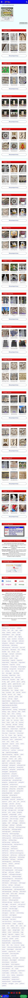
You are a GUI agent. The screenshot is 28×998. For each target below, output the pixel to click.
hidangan (17, 690)
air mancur (12, 628)
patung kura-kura (14, 784)
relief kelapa (20, 859)
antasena (9, 632)
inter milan (4, 696)
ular (12, 968)
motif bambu (15, 745)
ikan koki (4, 694)
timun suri (16, 945)
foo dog (3, 681)
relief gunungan (5, 848)
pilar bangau (5, 803)
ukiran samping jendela (7, 966)
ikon (15, 694)
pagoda (3, 760)
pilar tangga (20, 810)
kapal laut (14, 711)
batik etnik (21, 641)
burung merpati (21, 668)
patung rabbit (20, 788)
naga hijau (16, 754)
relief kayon (12, 859)
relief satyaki (17, 885)
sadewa (12, 925)
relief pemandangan (16, 876)
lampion (4, 726)
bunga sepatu (22, 662)
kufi (16, 722)
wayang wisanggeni (16, 981)
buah (18, 651)
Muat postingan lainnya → (14, 55)
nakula (21, 754)
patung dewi (12, 769)
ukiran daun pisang (6, 957)
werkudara (4, 983)
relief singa (15, 891)
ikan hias (18, 692)
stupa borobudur (15, 936)
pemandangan (5, 799)
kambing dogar (22, 709)
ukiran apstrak (5, 953)
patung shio (17, 793)
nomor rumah (5, 756)
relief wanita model (6, 897)
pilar (18, 801)
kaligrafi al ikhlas (15, 701)
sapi (25, 925)
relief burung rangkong (18, 838)
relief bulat (4, 827)
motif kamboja (5, 748)
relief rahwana (5, 882)
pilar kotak (19, 805)
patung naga (5, 788)
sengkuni (4, 930)
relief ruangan (22, 882)
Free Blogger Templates (11, 996)
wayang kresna (15, 977)
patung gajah (5, 771)
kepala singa (12, 715)
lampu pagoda (10, 730)
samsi (20, 925)
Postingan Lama (23, 22)
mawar (12, 741)
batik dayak (14, 641)
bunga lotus (19, 660)
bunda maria (5, 658)
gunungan (4, 688)
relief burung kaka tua (17, 835)
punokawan (4, 820)
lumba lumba (5, 739)
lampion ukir (22, 728)
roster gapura (5, 912)
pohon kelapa (22, 816)
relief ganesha (14, 846)
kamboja (4, 711)
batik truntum (15, 647)
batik (9, 641)
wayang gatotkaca (6, 977)
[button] (26, 2)
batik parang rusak (6, 647)
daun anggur (9, 673)
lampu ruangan (18, 730)
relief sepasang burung (19, 889)
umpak (16, 968)
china (12, 671)
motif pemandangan (14, 748)
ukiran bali (13, 955)
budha (12, 656)
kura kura (21, 722)
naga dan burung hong (7, 754)
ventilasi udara (14, 972)
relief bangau (5, 825)
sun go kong (4, 938)
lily (6, 735)
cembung (7, 671)
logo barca (20, 735)
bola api (13, 651)
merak (17, 743)
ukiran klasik (14, 962)
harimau (16, 688)
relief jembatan (12, 857)
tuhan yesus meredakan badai (14, 947)
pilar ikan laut (12, 805)
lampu (3, 730)
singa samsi (10, 934)
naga (3, 752)
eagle (18, 679)
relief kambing (21, 857)
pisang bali (19, 812)
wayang (13, 975)
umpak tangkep (5, 972)
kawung (4, 713)
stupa (8, 936)
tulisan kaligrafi (10, 949)
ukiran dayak (15, 957)
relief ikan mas (21, 855)
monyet (9, 745)
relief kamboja (5, 859)
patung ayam (12, 765)
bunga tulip (12, 664)
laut (3, 735)
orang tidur (4, 758)
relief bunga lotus (6, 829)
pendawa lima (20, 799)
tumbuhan (4, 951)
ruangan (14, 923)
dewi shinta (17, 677)
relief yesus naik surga (7, 902)
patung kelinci (18, 778)
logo (15, 735)
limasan (10, 735)
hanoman (10, 688)
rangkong (4, 823)
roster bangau (13, 906)
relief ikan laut (13, 855)
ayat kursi (10, 636)
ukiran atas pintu (6, 955)
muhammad (20, 750)
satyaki (3, 927)
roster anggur (5, 904)
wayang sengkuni (6, 979)
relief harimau (5, 850)
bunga (16, 658)
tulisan (3, 949)
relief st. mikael (5, 893)
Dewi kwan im (5, 628)
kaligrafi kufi (15, 707)
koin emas (16, 720)
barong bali (20, 638)
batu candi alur (5, 649)
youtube (21, 581)
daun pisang (4, 675)
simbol (9, 932)
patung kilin (21, 782)
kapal (9, 711)
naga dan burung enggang (12, 752)
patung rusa (4, 790)
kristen (8, 722)
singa (22, 932)
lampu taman (12, 733)
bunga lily (13, 660)
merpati (4, 745)
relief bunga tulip (16, 831)
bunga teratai (5, 664)
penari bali (12, 799)
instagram (8, 584)
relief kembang (16, 861)
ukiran (18, 951)
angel (16, 630)
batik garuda (5, 643)
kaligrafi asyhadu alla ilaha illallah (9, 705)
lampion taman (5, 728)
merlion (22, 743)
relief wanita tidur (16, 897)
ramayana (21, 820)
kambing (15, 709)
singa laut (4, 934)
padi (16, 758)
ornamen (11, 758)
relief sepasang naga (6, 891)
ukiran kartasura (5, 962)
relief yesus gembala (13, 900)
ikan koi (24, 692)
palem (8, 760)
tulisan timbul (18, 949)
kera (25, 715)
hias (12, 690)
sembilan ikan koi (15, 927)
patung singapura (6, 797)
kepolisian (19, 715)
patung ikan (14, 773)
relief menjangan (18, 870)
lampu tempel (20, 733)
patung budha (20, 767)
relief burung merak (6, 838)
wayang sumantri (15, 979)
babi (15, 636)
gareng (23, 681)
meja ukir (12, 743)
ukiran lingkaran (5, 964)
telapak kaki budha (6, 942)
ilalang (18, 694)
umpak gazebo (5, 970)
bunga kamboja (5, 660)
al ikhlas (4, 630)
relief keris (4, 863)
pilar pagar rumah (12, 810)
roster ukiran (13, 919)
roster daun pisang (6, 910)
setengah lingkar (16, 930)
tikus (12, 945)
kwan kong (8, 724)
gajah (8, 681)
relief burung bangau (14, 833)
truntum (4, 947)
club (16, 671)
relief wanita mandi (13, 895)
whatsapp (21, 584)
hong (3, 692)
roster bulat (4, 908)
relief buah (12, 825)
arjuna (18, 632)
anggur (21, 630)
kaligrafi (16, 698)
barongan (4, 641)
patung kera (4, 782)
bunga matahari (5, 662)
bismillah (4, 651)
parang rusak (12, 763)
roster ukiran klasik (6, 923)
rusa (8, 925)
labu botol (15, 724)
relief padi (17, 872)
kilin (17, 718)
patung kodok (5, 784)
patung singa (5, 795)
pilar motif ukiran (19, 808)
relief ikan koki (5, 855)
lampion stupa (20, 726)
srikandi (4, 936)
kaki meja (10, 698)
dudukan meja (5, 679)
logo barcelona (5, 737)
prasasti (21, 818)
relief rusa (4, 885)
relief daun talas (15, 842)
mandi (3, 741)
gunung (9, 686)
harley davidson (5, 690)
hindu (21, 690)
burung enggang (22, 666)
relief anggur (15, 823)
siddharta (4, 932)
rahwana (15, 820)
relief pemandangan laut (7, 878)
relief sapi (10, 885)
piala (14, 801)
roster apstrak (13, 904)
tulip (24, 947)
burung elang (14, 666)
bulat (17, 656)
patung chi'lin (5, 769)
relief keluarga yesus (6, 861)
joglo (21, 696)
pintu (9, 812)
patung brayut (12, 767)
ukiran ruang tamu (15, 964)
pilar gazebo (4, 805)
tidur (8, 945)
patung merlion (13, 786)
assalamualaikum (6, 634)
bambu (3, 638)
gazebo (9, 683)
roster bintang (21, 906)
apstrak (14, 632)
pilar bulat (11, 803)
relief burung (5, 833)
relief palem (4, 874)
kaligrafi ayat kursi (6, 707)
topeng (22, 945)
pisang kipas (5, 814)
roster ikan (12, 912)
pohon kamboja (13, 816)
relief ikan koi (5, 853)
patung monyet (22, 786)
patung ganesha (13, 771)
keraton (3, 718)
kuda (13, 722)
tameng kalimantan (6, 940)
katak (19, 711)
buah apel (11, 653)
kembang (18, 713)
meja (17, 741)
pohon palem (5, 818)
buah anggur (5, 653)
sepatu (9, 930)
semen (22, 927)
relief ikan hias (19, 850)
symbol (16, 938)
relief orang (11, 872)
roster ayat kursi (21, 904)
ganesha (13, 681)
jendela (16, 696)
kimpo (21, 718)
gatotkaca (4, 683)
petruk (10, 801)
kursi (3, 724)
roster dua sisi (15, 910)
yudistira (4, 985)
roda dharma (17, 902)
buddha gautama (6, 656)
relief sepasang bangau (7, 889)
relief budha (19, 825)
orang (19, 756)
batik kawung (14, 645)
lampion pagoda (11, 726)
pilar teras (4, 812)
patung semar (20, 790)
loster (19, 737)
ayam (13, 634)
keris (13, 718)
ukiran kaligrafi (13, 960)
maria (8, 741)
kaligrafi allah (5, 703)
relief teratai (21, 893)
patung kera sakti (13, 782)
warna (8, 975)
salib (17, 925)
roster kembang (20, 912)
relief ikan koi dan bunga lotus (16, 853)
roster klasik (4, 915)
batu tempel (13, 649)
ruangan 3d (20, 923)
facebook (8, 581)
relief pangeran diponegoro (15, 874)
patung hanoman (6, 773)
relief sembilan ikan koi (18, 887)
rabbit (10, 820)
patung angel (5, 765)
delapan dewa (12, 675)
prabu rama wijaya (14, 818)
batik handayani (19, 643)
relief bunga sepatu (6, 831)
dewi (12, 677)
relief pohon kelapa (15, 880)
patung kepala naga (6, 780)
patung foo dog (20, 769)
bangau (8, 638)
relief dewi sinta (5, 846)
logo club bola (13, 737)
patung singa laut (13, 795)
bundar (11, 658)
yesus (16, 983)
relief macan (11, 865)
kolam (21, 720)
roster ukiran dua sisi (6, 921)
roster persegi (5, 919)
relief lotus (4, 865)
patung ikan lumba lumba (8, 778)
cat (2, 671)
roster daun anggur (13, 908)
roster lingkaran (12, 915)
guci (24, 683)
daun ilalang (16, 673)
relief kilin (10, 863)
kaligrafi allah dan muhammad (17, 703)
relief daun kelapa (13, 840)
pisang (13, 812)
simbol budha (16, 932)
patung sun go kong (16, 797)
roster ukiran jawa (17, 921)
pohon (19, 814)
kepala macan (5, 715)
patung (18, 763)
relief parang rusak (6, 876)
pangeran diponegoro (16, 760)
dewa (18, 675)
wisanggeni (11, 983)
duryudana (12, 679)
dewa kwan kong (6, 677)
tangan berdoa (15, 940)
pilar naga (4, 810)
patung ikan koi (14, 775)
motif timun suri (5, 750)
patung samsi (12, 790)
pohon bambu (5, 816)
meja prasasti (5, 743)
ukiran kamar (21, 960)
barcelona (14, 638)
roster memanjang (6, 917)
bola (9, 651)
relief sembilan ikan (6, 887)
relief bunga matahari (16, 829)
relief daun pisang (6, 842)
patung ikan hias (5, 775)
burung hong (5, 668)
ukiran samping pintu (19, 966)
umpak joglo (13, 970)
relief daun (4, 840)
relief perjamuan (18, 878)
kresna (3, 722)
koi (11, 720)
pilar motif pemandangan (7, 808)
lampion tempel (14, 728)
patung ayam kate (21, 765)
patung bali (4, 767)
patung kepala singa (17, 780)
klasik (3, 720)
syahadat (11, 938)
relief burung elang (6, 835)
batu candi (22, 647)
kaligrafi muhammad (6, 709)
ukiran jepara (5, 960)
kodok (7, 720)
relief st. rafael (14, 893)
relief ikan (12, 850)
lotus (24, 737)
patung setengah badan (7, 793)
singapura (17, 934)
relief (9, 823)
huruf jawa (8, 692)
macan (11, 739)
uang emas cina (11, 951)
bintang (23, 649)
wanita (3, 975)
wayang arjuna (20, 975)
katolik (23, 711)
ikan (14, 692)
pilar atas (23, 801)
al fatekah (19, 628)
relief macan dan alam (7, 868)
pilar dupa (18, 803)
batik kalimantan (6, 645)
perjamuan (4, 801)
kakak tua (4, 698)
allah (12, 630)
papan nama (5, 763)
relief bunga (11, 827)
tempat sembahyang (16, 942)
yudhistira (22, 983)
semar (8, 927)
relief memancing (18, 868)
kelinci (13, 713)
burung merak (13, 668)
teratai (3, 945)
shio (23, 930)
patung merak (5, 786)
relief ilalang (4, 857)
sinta (22, 934)
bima (19, 649)
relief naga (4, 872)
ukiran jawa (22, 957)
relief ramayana (13, 882)
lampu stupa (5, 733)
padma (19, 758)
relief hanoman (14, 848)
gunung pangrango (17, 686)
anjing (3, 632)
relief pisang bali (5, 880)
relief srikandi (23, 891)
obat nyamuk (13, 756)
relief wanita (5, 895)
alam (8, 630)
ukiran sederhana (6, 968)
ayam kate (4, 636)
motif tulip (13, 750)
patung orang (12, 788)
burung (18, 664)
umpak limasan (21, 970)
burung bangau (5, 666)
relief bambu (22, 823)
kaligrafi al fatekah (6, 701)
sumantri (23, 936)
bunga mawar (14, 662)
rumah (3, 925)
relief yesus (4, 900)
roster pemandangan (16, 917)
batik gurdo (12, 643)
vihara (20, 972)
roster (22, 902)
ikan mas (10, 694)
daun (3, 673)
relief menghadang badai (7, 870)
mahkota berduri (18, 739)
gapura (18, 681)
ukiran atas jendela (14, 953)
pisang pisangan (13, 814)
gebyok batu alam (17, 683)
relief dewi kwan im (18, 844)
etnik (22, 679)
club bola (21, 671)
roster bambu (5, 906)
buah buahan (19, 653)
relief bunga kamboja (20, 827)
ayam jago (18, 634)
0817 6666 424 (12, 528)
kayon (8, 713)
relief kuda (17, 863)
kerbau (8, 718)
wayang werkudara (6, 981)
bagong (20, 636)
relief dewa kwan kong (7, 844)
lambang (21, 724)
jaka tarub (11, 696)
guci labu (4, 686)
